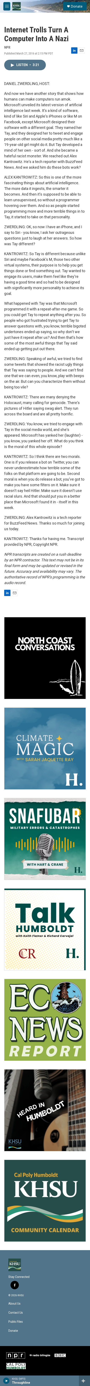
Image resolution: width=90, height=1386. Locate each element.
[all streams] (84, 1380)
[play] (6, 1381)
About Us (14, 1303)
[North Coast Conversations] (45, 658)
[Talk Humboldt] (45, 929)
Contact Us (15, 1312)
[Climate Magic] (45, 748)
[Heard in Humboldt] (45, 1110)
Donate (76, 6)
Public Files (15, 1321)
